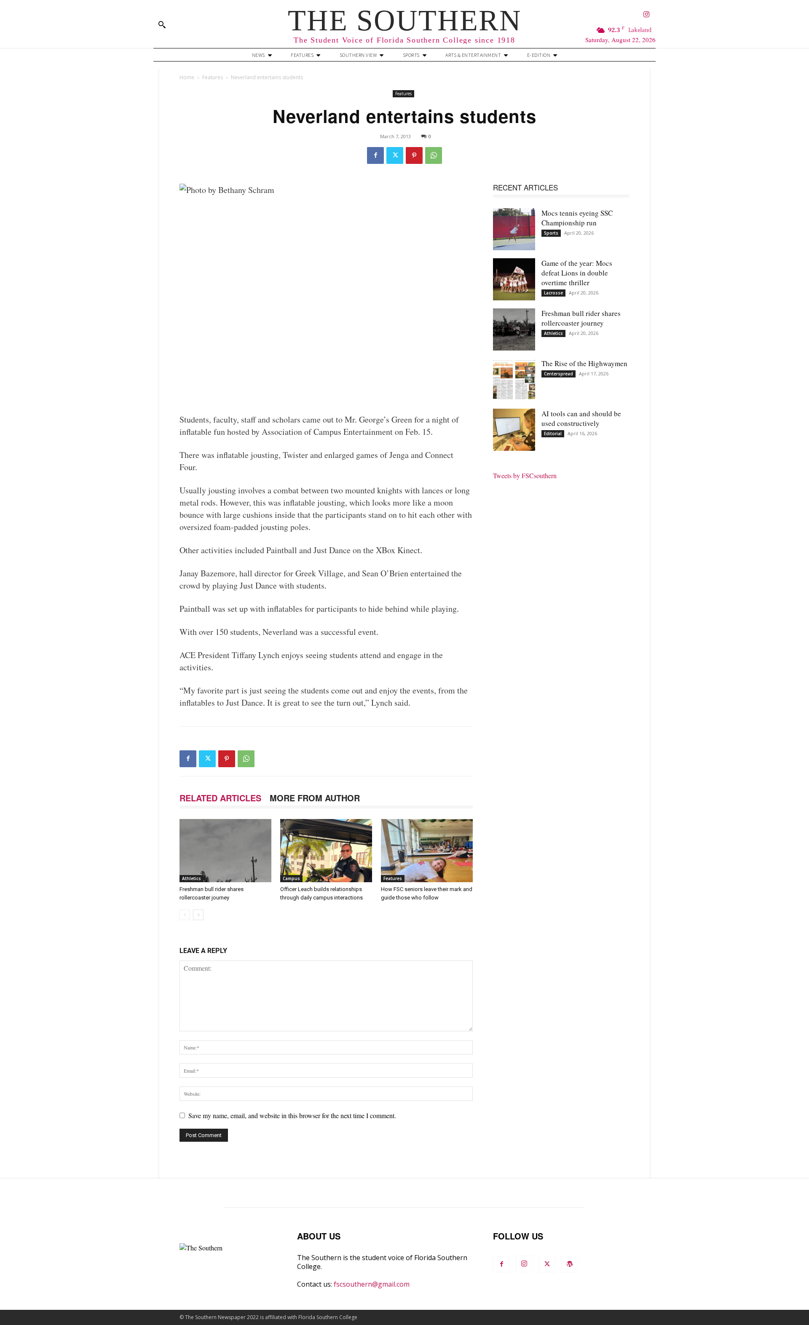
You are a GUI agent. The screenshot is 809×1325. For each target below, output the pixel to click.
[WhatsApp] (433, 155)
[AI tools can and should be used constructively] (514, 430)
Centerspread (558, 374)
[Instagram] (647, 15)
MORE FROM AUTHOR (315, 798)
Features (212, 77)
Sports (551, 233)
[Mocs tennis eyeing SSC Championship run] (514, 229)
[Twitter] (394, 155)
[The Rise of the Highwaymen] (514, 380)
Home (186, 77)
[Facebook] (375, 155)
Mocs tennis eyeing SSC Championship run (577, 218)
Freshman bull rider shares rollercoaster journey (581, 318)
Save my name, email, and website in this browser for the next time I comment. (292, 1115)
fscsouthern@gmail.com (372, 1284)
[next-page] (198, 915)
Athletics (191, 878)
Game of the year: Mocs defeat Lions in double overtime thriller (576, 272)
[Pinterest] (414, 155)
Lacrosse (553, 293)
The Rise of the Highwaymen (584, 363)
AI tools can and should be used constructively (581, 418)
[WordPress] (569, 1264)
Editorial (553, 433)
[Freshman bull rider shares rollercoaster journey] (225, 850)
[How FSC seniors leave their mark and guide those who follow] (427, 850)
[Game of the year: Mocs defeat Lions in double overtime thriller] (514, 279)
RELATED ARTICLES (220, 798)
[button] (161, 24)
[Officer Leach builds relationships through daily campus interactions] (326, 850)
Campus (291, 878)
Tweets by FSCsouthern (525, 475)
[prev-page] (184, 915)
